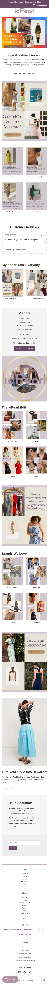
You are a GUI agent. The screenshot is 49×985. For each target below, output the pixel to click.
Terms (24, 918)
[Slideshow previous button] (2, 240)
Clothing (24, 876)
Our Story (24, 897)
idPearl (30, 980)
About (24, 887)
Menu (6, 6)
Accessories (24, 879)
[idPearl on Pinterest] (24, 973)
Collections (24, 873)
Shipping (24, 905)
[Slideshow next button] (46, 240)
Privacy (24, 910)
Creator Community (24, 916)
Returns (24, 908)
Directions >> (25, 348)
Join (12, 848)
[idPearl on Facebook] (19, 973)
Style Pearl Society (24, 903)
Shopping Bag (41, 5)
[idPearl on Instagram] (30, 973)
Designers (24, 881)
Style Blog (24, 913)
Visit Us (24, 900)
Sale (24, 884)
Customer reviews (24, 935)
